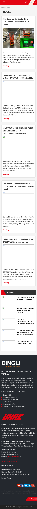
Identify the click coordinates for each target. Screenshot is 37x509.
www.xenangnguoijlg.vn (9, 461)
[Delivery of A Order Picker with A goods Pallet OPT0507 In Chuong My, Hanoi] (18, 193)
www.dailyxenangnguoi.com (11, 459)
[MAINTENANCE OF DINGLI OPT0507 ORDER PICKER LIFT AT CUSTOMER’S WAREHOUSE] (18, 137)
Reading (6, 66)
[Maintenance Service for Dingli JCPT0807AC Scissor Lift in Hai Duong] (18, 49)
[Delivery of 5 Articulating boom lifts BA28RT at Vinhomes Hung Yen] (18, 246)
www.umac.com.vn (13, 457)
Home (3, 7)
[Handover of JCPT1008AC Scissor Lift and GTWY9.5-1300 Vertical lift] (18, 82)
